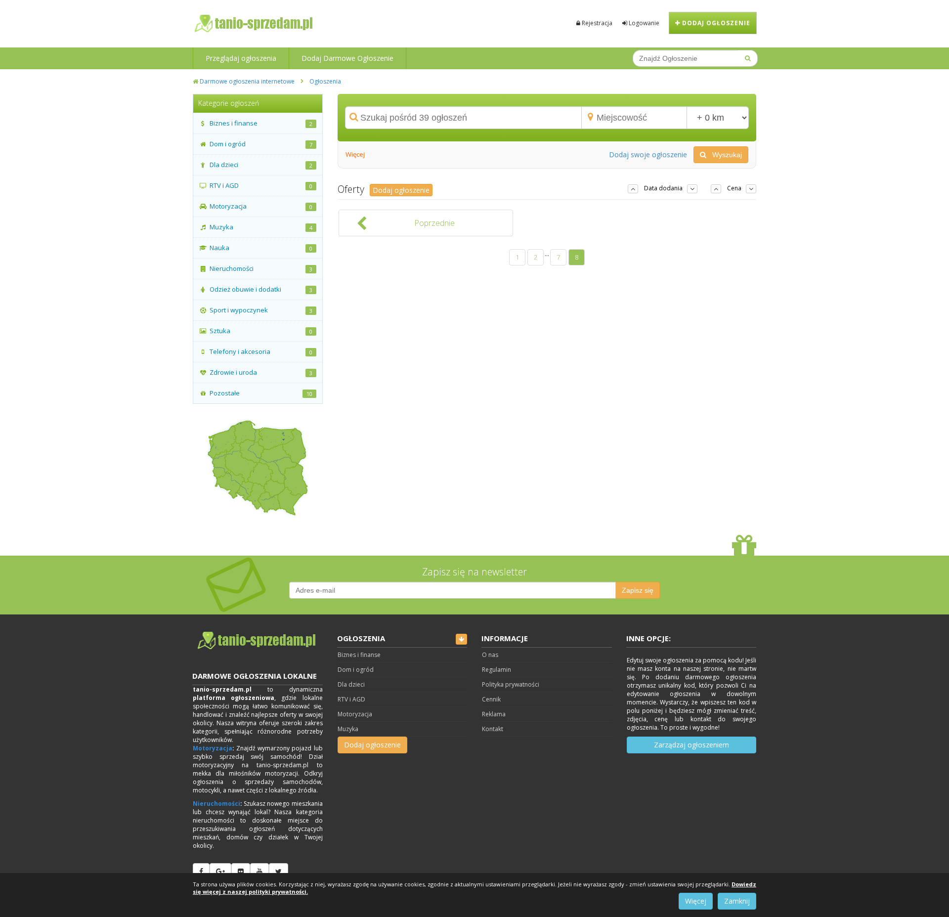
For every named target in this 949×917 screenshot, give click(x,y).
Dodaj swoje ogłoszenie (648, 154)
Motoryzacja (212, 748)
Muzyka (348, 729)
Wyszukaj (724, 155)
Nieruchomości (216, 803)
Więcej (695, 901)
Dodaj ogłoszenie (715, 23)
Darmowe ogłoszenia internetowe (246, 81)
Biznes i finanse (359, 655)
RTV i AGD (351, 699)
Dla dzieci (351, 684)
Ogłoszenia (325, 81)
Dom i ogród (356, 669)
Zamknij (737, 901)
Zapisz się (637, 590)
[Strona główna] (258, 640)
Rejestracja (596, 23)
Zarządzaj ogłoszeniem (691, 744)
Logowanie (643, 23)
